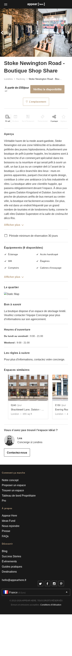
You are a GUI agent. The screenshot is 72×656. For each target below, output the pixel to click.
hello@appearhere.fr (14, 580)
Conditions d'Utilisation (50, 605)
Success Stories (11, 556)
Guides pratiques (12, 566)
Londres (8, 79)
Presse (6, 531)
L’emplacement (37, 101)
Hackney (20, 79)
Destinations (9, 571)
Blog (4, 551)
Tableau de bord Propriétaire (19, 495)
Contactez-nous (17, 452)
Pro (4, 500)
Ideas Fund (8, 520)
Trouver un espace (13, 490)
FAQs (5, 536)
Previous (5, 33)
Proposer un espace (14, 485)
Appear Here (9, 515)
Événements (9, 561)
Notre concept (10, 480)
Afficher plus (12, 224)
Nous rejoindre (10, 526)
